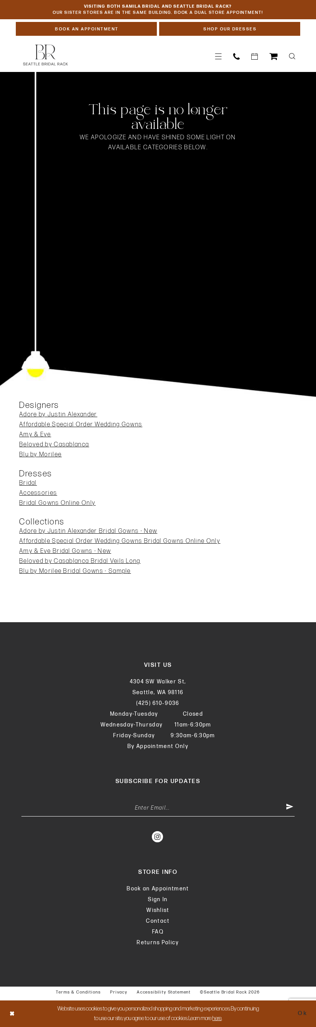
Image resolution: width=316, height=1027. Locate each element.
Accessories (38, 493)
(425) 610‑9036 (158, 703)
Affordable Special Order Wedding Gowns (80, 424)
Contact (158, 921)
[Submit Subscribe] (290, 808)
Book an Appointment (158, 888)
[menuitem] (218, 56)
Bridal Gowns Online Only (57, 503)
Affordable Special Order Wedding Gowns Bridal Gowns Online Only (119, 541)
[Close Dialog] (12, 1013)
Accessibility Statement (164, 992)
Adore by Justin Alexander (58, 414)
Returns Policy (158, 942)
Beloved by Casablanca (54, 444)
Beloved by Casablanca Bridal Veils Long (80, 561)
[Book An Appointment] (254, 56)
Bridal (28, 483)
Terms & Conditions (78, 992)
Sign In (158, 899)
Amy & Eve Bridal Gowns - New (65, 551)
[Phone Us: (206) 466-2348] (236, 56)
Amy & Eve (35, 434)
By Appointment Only (158, 746)
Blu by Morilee (40, 454)
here (217, 1018)
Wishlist (158, 910)
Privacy (119, 992)
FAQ (158, 931)
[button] (218, 56)
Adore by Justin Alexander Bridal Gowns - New (88, 531)
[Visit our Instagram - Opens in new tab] (157, 836)
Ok (303, 1013)
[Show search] (292, 56)
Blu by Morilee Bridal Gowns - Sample (75, 571)
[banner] (45, 55)
